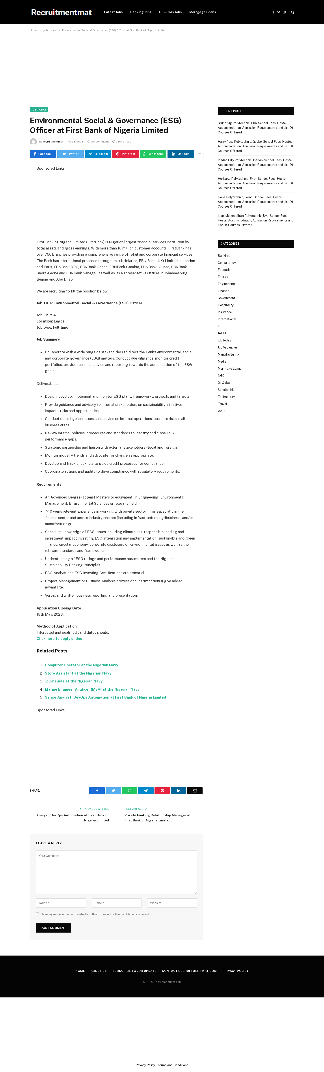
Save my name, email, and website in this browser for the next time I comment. (95, 914)
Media (222, 361)
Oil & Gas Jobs (170, 12)
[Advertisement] (132, 67)
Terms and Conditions (173, 1065)
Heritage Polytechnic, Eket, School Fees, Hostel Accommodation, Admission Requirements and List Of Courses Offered (255, 183)
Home (80, 971)
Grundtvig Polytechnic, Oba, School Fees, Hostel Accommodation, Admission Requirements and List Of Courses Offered (255, 127)
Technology (226, 397)
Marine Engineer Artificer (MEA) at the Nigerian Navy (92, 689)
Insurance (225, 312)
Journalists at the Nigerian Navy (73, 681)
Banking (224, 255)
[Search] (292, 12)
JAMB (222, 333)
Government (226, 298)
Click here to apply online (59, 638)
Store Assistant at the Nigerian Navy (78, 673)
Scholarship (226, 390)
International (227, 319)
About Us (99, 971)
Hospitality (225, 305)
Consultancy (227, 262)
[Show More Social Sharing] (199, 154)
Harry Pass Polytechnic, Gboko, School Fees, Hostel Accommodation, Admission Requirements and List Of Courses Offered (255, 146)
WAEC (222, 411)
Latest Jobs (113, 12)
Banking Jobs (140, 12)
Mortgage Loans (202, 12)
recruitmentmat (53, 141)
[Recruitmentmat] (61, 12)
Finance (223, 291)
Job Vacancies (228, 347)
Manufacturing (228, 354)
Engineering (226, 284)
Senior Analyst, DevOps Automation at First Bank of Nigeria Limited (105, 697)
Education (225, 270)
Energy (223, 277)
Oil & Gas (224, 382)
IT (219, 326)
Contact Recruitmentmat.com (189, 971)
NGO (221, 375)
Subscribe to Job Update (134, 971)
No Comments (100, 141)
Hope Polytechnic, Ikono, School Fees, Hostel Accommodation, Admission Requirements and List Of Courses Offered (255, 201)
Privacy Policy (235, 971)
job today (39, 109)
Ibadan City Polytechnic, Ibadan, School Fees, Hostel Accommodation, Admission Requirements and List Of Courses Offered (255, 164)
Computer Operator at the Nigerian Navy (81, 665)
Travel (222, 404)
